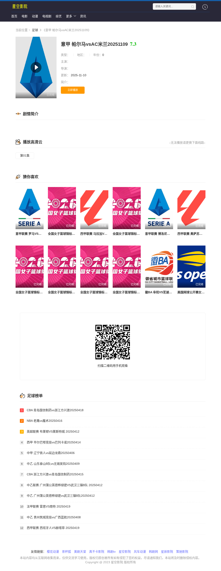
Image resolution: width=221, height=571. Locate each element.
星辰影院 (167, 551)
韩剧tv (111, 551)
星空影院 (125, 551)
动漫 (35, 16)
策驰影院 (182, 551)
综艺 (59, 16)
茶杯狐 (66, 551)
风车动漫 (140, 551)
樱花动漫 (53, 551)
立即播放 (73, 90)
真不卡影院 (96, 551)
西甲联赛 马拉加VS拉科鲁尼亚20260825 (107, 233)
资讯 (83, 16)
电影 (25, 16)
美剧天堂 (80, 551)
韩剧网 (153, 551)
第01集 (25, 155)
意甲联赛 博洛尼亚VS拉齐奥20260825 (171, 233)
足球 (35, 30)
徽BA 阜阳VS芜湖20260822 (164, 292)
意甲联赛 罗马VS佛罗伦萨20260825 (40, 233)
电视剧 (46, 16)
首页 (14, 16)
